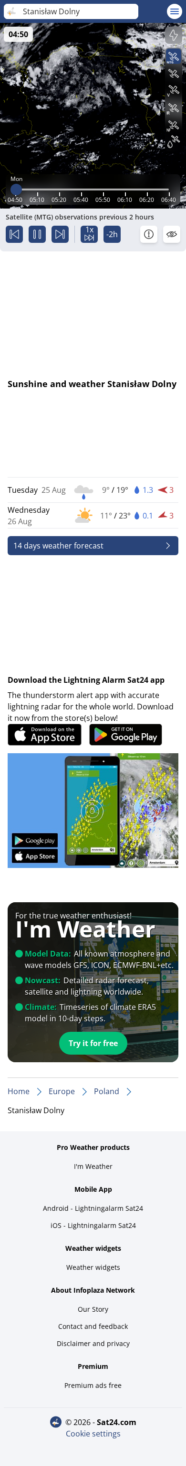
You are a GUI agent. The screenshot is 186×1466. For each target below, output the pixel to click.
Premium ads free (93, 1385)
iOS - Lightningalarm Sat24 (93, 1225)
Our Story (93, 1309)
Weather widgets (93, 1267)
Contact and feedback (93, 1326)
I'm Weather (93, 1166)
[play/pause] (37, 234)
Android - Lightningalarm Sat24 (93, 1208)
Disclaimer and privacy (93, 1343)
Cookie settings (93, 1433)
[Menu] (174, 11)
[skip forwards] (60, 234)
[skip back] (14, 234)
